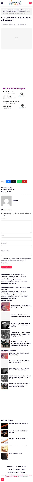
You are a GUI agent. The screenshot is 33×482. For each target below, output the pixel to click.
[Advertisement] (16, 68)
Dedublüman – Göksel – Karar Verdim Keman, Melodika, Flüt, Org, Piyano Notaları (20, 334)
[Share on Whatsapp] (19, 181)
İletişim (23, 472)
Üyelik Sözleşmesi (13, 472)
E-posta (4, 243)
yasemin (5, 24)
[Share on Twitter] (13, 181)
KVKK (23, 469)
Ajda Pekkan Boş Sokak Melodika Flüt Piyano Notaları (21, 306)
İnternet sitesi (5, 251)
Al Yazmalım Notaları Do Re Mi (18, 446)
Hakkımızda (10, 466)
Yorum (3, 218)
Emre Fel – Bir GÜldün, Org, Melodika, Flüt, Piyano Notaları (20, 315)
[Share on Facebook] (8, 181)
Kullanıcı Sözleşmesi (14, 469)
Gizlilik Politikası (21, 466)
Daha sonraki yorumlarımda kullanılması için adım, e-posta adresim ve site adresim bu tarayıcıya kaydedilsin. (16, 261)
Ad (2, 235)
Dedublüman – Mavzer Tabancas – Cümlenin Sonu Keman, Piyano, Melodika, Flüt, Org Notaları (21, 343)
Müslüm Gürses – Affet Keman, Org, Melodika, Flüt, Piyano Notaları (20, 325)
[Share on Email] (24, 181)
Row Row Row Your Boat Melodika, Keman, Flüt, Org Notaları (8, 189)
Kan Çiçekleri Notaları (15, 453)
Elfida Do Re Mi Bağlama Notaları (18, 423)
